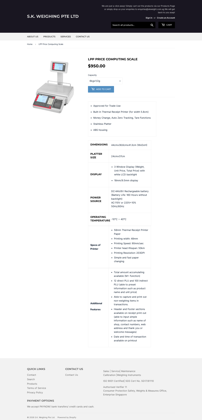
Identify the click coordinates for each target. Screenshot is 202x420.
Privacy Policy (35, 392)
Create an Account (166, 18)
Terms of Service (36, 388)
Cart (169, 25)
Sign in (149, 18)
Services (65, 36)
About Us (32, 36)
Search (31, 379)
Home (30, 44)
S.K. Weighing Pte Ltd (53, 16)
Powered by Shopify (67, 417)
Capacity (92, 75)
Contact (31, 374)
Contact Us (83, 36)
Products (49, 36)
